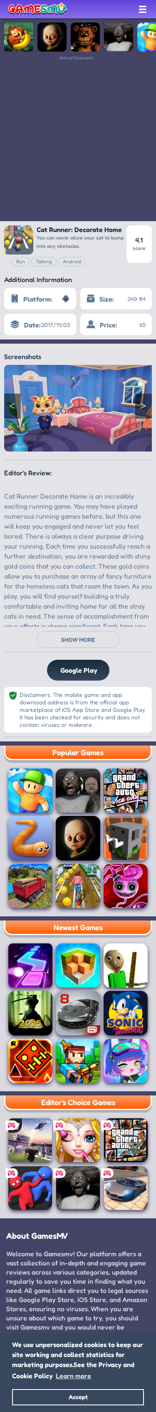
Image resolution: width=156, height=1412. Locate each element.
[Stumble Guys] (30, 790)
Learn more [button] (73, 1376)
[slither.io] (30, 838)
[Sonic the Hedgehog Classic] (126, 1013)
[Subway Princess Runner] (78, 886)
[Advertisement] (78, 139)
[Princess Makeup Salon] (78, 1140)
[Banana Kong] (18, 37)
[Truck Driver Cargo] (30, 886)
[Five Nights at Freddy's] (85, 37)
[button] (12, 406)
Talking (44, 261)
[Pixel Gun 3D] (78, 1061)
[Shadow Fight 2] (30, 1013)
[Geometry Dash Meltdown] (30, 1061)
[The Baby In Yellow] (52, 37)
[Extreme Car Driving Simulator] (126, 1188)
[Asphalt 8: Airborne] (78, 1013)
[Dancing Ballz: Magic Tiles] (30, 965)
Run (20, 261)
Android (72, 261)
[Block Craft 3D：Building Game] (78, 965)
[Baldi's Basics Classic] (126, 965)
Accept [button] (78, 1396)
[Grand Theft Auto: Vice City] (126, 790)
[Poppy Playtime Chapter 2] (126, 886)
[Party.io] (30, 1188)
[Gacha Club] (126, 1061)
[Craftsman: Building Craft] (126, 838)
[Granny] (118, 37)
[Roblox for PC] (30, 1140)
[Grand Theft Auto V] (126, 1140)
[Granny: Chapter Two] (78, 790)
